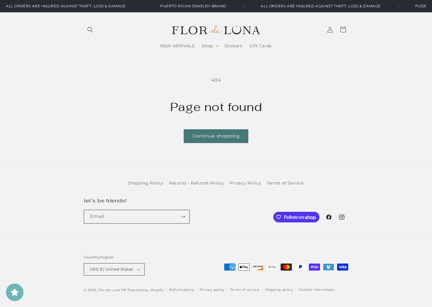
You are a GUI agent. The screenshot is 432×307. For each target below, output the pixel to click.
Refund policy (181, 290)
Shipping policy (279, 290)
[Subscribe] (182, 217)
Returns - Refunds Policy (196, 183)
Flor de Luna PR (112, 290)
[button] (90, 29)
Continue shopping (216, 136)
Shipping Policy (145, 183)
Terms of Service (285, 183)
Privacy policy (212, 290)
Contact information (317, 290)
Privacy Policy (245, 183)
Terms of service (244, 290)
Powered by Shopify (146, 290)
